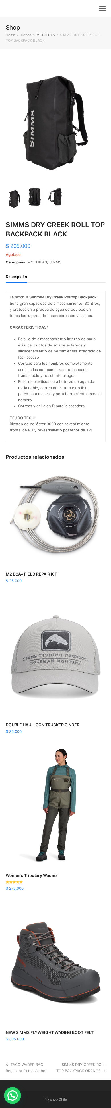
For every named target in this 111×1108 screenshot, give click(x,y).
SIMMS (55, 262)
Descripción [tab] (16, 276)
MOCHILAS (37, 262)
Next (101, 122)
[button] (102, 8)
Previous (10, 122)
